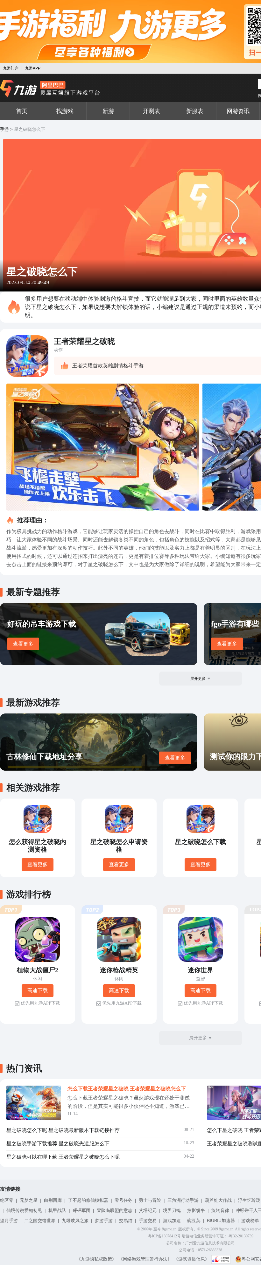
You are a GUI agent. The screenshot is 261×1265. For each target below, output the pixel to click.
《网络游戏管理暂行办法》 (145, 1259)
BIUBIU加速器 (221, 1220)
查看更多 (23, 643)
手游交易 (148, 1220)
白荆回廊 (53, 1200)
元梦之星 (29, 1200)
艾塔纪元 (148, 1210)
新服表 (194, 111)
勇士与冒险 (150, 1200)
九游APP (32, 68)
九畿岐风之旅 (75, 1220)
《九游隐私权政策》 (96, 1259)
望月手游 (9, 1220)
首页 (21, 111)
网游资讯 (238, 111)
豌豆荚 (194, 1220)
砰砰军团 (81, 1210)
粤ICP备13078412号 (164, 1236)
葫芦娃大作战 (218, 1200)
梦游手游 (104, 1220)
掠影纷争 (196, 1210)
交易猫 (125, 1220)
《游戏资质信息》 (191, 1259)
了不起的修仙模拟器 (88, 1200)
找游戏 (65, 111)
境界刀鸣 (172, 1210)
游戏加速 (172, 1220)
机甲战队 (57, 1210)
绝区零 (6, 1200)
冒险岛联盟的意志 (114, 1210)
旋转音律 (220, 1210)
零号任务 (123, 1200)
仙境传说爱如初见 (24, 1210)
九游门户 (10, 68)
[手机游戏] (50, 88)
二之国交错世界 (39, 1220)
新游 (108, 111)
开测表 (151, 111)
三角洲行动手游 (183, 1200)
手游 (4, 129)
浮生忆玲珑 (249, 1200)
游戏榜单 (250, 1220)
